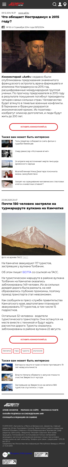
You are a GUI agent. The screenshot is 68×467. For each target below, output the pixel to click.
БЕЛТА (26, 272)
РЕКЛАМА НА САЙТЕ (30, 410)
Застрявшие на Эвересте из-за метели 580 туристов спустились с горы (36, 386)
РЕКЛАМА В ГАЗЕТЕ (49, 410)
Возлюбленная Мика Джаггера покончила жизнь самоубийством (36, 172)
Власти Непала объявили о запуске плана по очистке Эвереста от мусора (37, 376)
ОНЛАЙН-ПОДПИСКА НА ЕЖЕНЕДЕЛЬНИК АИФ (23, 414)
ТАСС (25, 257)
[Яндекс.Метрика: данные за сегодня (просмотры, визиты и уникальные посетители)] (20, 453)
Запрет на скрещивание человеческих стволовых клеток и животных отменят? (39, 182)
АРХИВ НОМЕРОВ (10, 410)
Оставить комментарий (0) (34, 127)
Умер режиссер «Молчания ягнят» (32, 151)
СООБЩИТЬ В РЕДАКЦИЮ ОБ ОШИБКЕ (20, 417)
